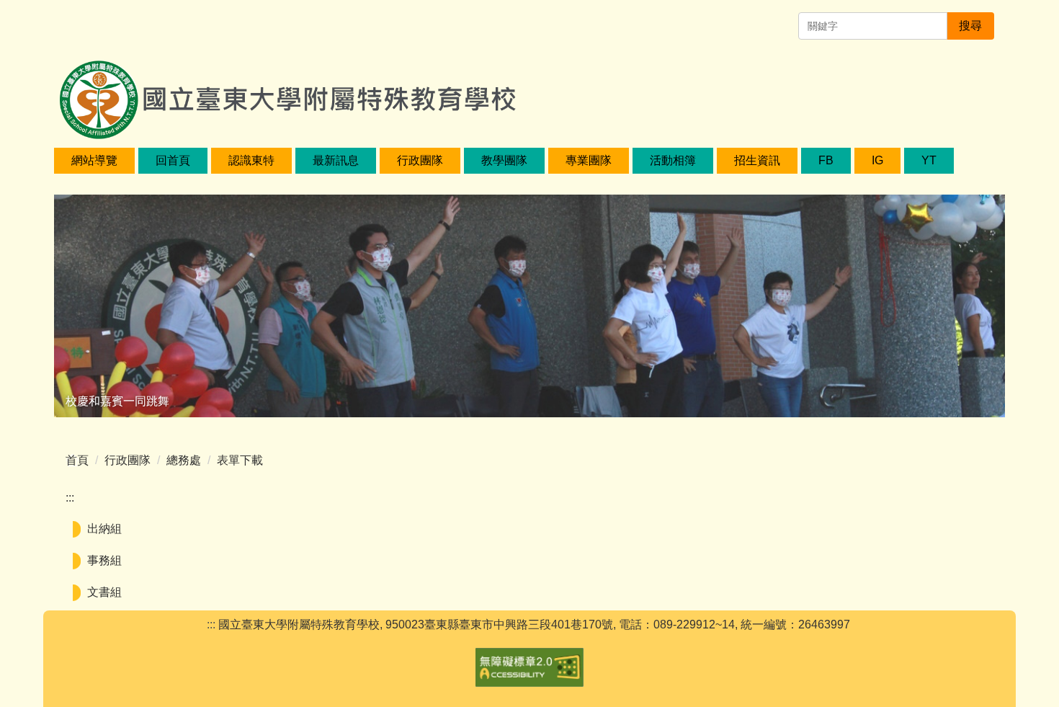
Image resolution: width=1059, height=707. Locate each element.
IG (877, 160)
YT (929, 160)
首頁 (77, 460)
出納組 (104, 529)
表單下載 (240, 460)
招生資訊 (757, 160)
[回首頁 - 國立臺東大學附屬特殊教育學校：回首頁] (286, 83)
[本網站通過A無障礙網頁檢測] (529, 665)
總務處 (183, 460)
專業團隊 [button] (589, 160)
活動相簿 (673, 160)
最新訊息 (336, 160)
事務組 (104, 560)
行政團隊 (127, 460)
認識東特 (251, 160)
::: (70, 498)
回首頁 (173, 160)
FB (826, 160)
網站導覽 (94, 160)
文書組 (104, 592)
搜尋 (970, 25)
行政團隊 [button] (420, 160)
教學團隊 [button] (504, 160)
